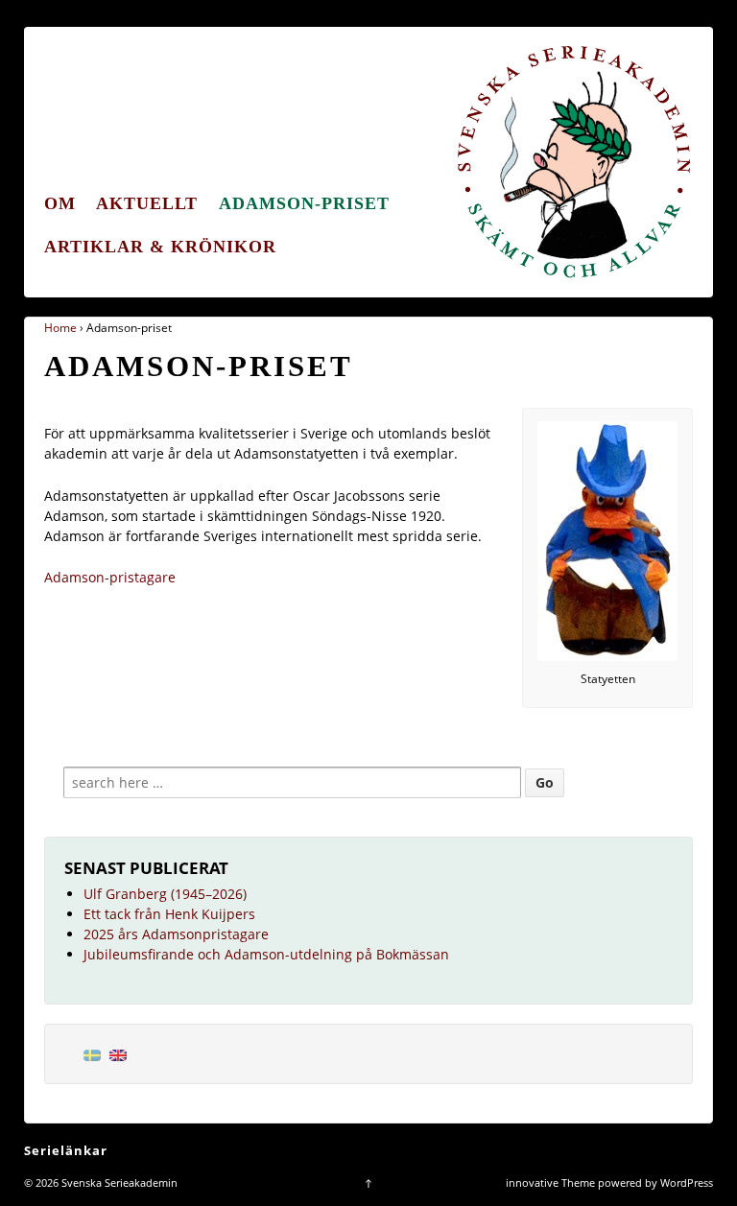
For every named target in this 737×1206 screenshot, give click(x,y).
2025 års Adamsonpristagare (176, 934)
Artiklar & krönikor (160, 246)
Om (60, 203)
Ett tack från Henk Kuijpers (169, 914)
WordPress (686, 1182)
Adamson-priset (304, 203)
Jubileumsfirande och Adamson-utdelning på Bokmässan (266, 954)
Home (60, 327)
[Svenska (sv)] (92, 1054)
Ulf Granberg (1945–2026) (165, 894)
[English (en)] (118, 1054)
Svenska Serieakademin (118, 1182)
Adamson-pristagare (110, 577)
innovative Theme (550, 1182)
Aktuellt (147, 203)
